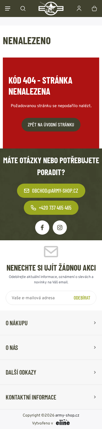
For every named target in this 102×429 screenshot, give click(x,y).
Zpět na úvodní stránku (51, 124)
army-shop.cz (67, 415)
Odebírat (82, 297)
